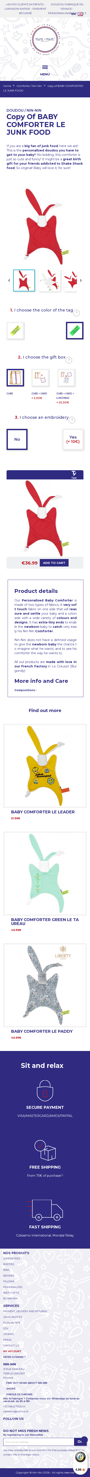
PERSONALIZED (12, 1287)
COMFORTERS (11, 1258)
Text (73, 478)
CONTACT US (11, 1345)
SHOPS (11, 1388)
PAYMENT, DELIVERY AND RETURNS (25, 1311)
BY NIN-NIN (10, 1298)
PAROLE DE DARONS (19, 1394)
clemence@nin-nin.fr (15, 1411)
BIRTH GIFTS (11, 1292)
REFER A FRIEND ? (14, 1357)
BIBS (6, 1269)
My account (12, 1351)
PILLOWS (8, 1281)
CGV (5, 1328)
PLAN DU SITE (11, 1322)
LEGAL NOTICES (12, 1317)
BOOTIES (8, 1264)
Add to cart (54, 563)
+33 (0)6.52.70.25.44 (14, 1406)
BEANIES (8, 1275)
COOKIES (8, 1334)
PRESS (7, 1339)
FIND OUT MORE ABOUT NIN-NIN (26, 1382)
